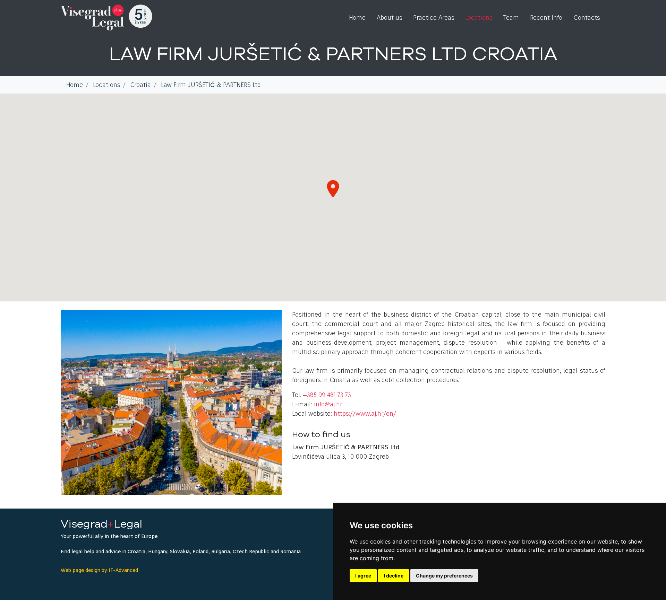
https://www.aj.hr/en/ (365, 413)
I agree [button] (363, 576)
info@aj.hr (328, 404)
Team (511, 17)
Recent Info (546, 17)
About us (389, 17)
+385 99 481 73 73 (327, 395)
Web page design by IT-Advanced (99, 570)
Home (357, 17)
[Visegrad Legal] (106, 17)
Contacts (586, 17)
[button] (333, 188)
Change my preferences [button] (444, 576)
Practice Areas (433, 17)
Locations (478, 17)
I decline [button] (393, 576)
